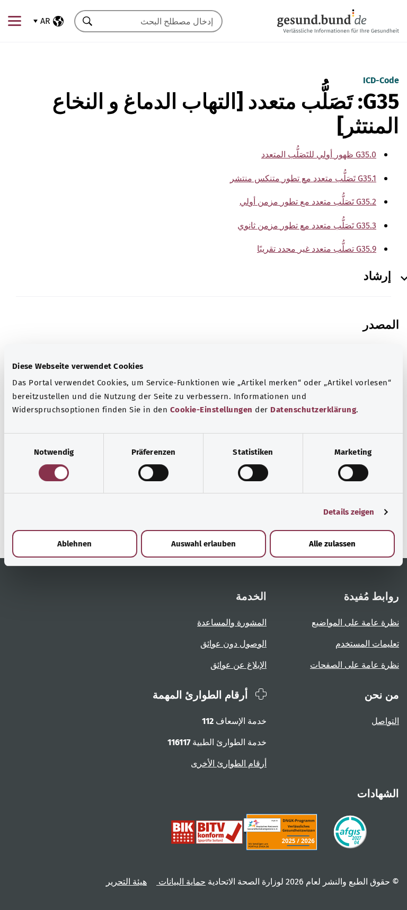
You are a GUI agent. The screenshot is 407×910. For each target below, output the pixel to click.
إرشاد (377, 276)
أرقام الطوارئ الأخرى (229, 763)
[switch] (153, 472)
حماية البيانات (181, 882)
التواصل (385, 721)
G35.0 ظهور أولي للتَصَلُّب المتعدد (318, 154)
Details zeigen (348, 512)
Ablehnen (74, 544)
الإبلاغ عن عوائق (238, 665)
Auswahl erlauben (203, 544)
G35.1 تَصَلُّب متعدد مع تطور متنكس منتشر (303, 178)
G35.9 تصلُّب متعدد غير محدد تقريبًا (316, 249)
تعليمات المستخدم (367, 644)
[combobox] (162, 21)
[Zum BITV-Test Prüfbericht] (207, 832)
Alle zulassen (332, 544)
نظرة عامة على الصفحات (354, 665)
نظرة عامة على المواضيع (355, 622)
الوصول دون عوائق (233, 644)
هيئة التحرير (126, 882)
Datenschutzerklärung (313, 409)
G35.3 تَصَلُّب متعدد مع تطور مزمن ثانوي (306, 225)
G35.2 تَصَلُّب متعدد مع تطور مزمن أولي (308, 202)
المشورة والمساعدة (232, 622)
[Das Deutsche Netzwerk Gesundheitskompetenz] (283, 832)
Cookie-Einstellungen (211, 409)
